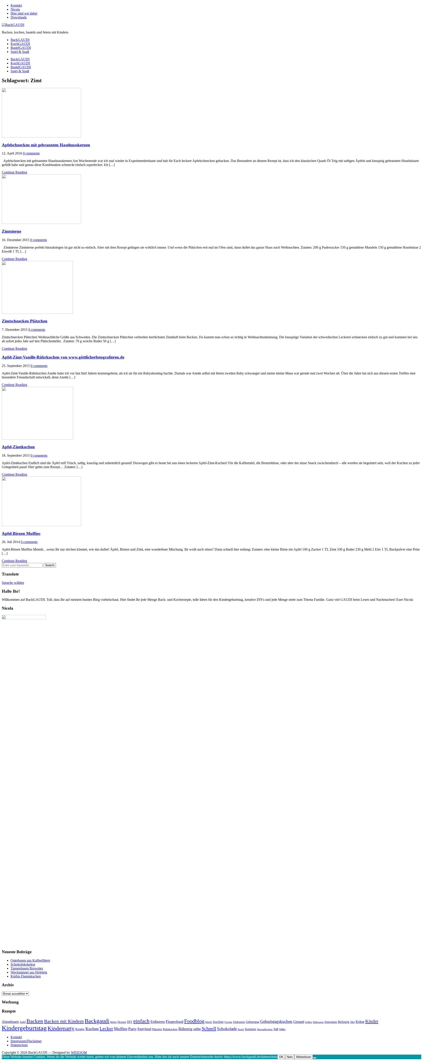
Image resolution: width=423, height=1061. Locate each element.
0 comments (31, 153)
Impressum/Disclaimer (26, 1041)
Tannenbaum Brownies (27, 968)
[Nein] (314, 1058)
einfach (141, 1021)
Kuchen (92, 1028)
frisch (208, 1022)
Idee (352, 1022)
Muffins (120, 1028)
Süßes (282, 1029)
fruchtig (218, 1022)
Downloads (19, 17)
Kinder (371, 1021)
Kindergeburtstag (24, 1027)
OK (281, 1057)
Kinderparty (61, 1028)
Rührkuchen (170, 1029)
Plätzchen (157, 1029)
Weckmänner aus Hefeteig (29, 972)
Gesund (298, 1022)
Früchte (228, 1022)
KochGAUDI (20, 44)
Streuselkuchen (265, 1029)
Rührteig (185, 1029)
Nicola (15, 9)
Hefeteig (343, 1022)
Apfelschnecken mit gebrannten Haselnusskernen (46, 145)
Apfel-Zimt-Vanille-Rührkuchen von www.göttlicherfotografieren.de (63, 357)
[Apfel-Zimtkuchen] (37, 438)
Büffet (113, 1022)
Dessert (121, 1022)
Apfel (23, 1022)
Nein (290, 1057)
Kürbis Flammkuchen (26, 976)
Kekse (360, 1022)
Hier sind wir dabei (24, 13)
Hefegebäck (331, 1022)
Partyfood (144, 1029)
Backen (34, 1021)
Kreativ (80, 1029)
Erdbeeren (157, 1022)
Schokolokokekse (23, 964)
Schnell (209, 1028)
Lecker (106, 1028)
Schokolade (227, 1028)
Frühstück (239, 1022)
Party (132, 1029)
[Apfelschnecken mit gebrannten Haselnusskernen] (41, 136)
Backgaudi (97, 1021)
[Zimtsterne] (41, 223)
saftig (197, 1029)
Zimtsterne (11, 231)
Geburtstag (252, 1022)
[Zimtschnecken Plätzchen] (37, 313)
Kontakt (16, 5)
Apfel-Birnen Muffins (21, 533)
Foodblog (194, 1021)
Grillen (308, 1022)
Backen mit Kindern (64, 1021)
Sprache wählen (13, 582)
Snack (241, 1029)
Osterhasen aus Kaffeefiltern (30, 960)
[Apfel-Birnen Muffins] (41, 525)
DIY (129, 1022)
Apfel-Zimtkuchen (18, 447)
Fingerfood (174, 1021)
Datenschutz (19, 1045)
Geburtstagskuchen (276, 1021)
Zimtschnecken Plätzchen (24, 321)
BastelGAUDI (21, 48)
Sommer (250, 1029)
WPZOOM (79, 1052)
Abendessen (10, 1022)
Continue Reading (14, 172)
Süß (275, 1029)
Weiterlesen (303, 1057)
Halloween (318, 1022)
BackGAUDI (20, 40)
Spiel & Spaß (20, 52)
